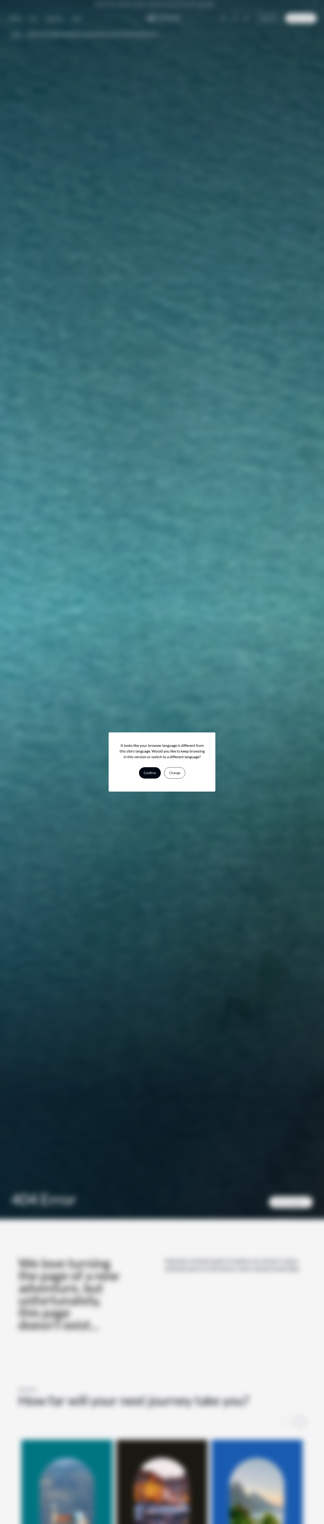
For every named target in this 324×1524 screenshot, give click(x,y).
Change (174, 773)
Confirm (150, 773)
